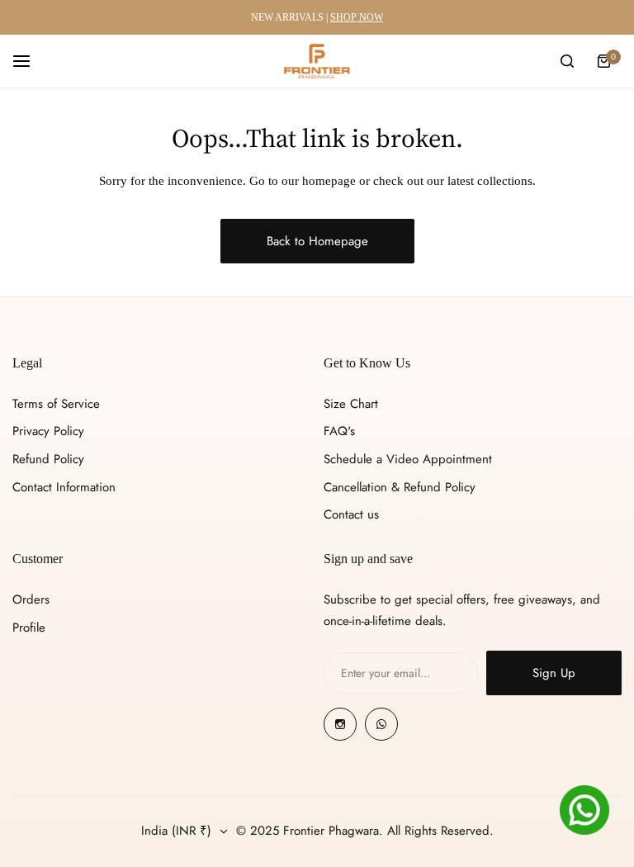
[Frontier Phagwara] (317, 61)
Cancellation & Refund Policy (400, 487)
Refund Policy (48, 459)
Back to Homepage (317, 241)
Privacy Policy (48, 431)
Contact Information (64, 487)
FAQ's (339, 431)
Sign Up (553, 673)
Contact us (351, 514)
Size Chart (351, 404)
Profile (28, 627)
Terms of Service (56, 404)
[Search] (567, 61)
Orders (31, 599)
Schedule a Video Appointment (408, 459)
